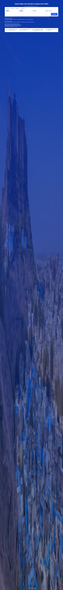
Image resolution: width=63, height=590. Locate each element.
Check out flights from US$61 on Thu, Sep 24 (31, 6)
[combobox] (10, 11)
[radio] (7, 8)
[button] (55, 1)
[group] (11, 11)
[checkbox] (23, 8)
